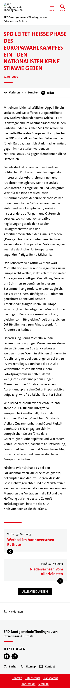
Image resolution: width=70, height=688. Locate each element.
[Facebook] (7, 656)
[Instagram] (14, 656)
